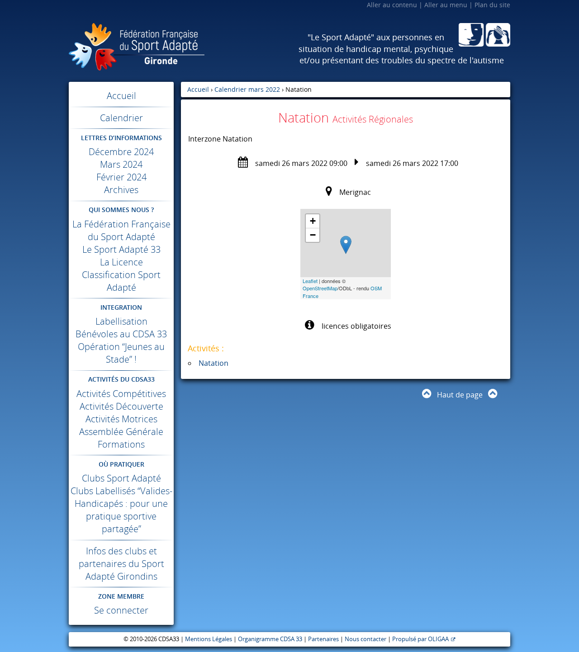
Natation (213, 363)
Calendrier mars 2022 (247, 89)
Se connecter (121, 610)
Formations (121, 444)
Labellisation (121, 321)
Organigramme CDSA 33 (270, 639)
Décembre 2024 (121, 152)
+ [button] (313, 221)
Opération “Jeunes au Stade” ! (121, 352)
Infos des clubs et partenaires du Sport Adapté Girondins (121, 563)
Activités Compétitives (121, 393)
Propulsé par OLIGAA (420, 639)
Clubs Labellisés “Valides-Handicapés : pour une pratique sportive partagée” (121, 510)
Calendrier (121, 118)
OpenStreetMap (320, 288)
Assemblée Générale (121, 431)
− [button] (313, 235)
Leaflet (310, 280)
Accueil (121, 96)
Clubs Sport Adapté (121, 478)
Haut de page (460, 395)
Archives (121, 190)
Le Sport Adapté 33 (121, 249)
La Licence (121, 262)
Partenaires (323, 639)
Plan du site (492, 4)
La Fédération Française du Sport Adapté (121, 230)
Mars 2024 (121, 164)
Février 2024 (121, 177)
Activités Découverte (121, 406)
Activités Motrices (121, 419)
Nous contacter (365, 639)
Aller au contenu (392, 4)
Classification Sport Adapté (121, 281)
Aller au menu (445, 4)
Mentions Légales (208, 639)
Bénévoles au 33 (121, 334)
